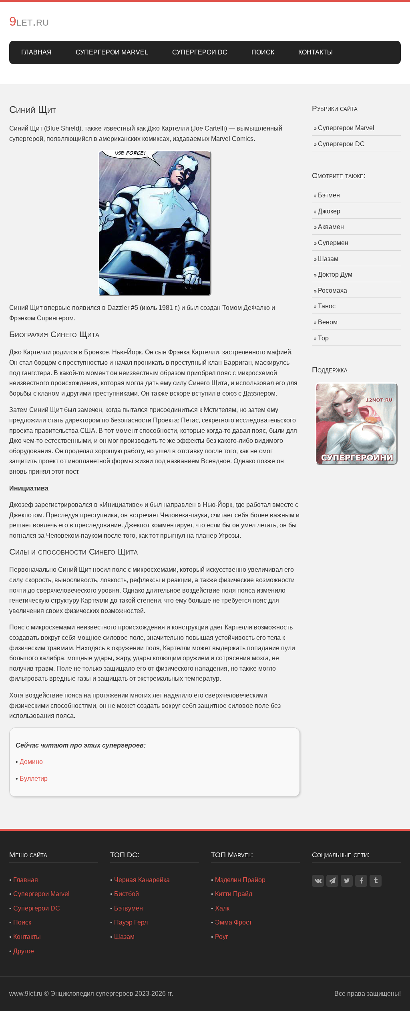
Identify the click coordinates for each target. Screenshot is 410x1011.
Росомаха (332, 290)
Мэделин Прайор (240, 879)
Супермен (333, 242)
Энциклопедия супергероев (91, 993)
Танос (327, 306)
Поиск (262, 52)
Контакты (315, 52)
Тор (323, 338)
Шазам (328, 258)
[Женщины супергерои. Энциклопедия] (356, 423)
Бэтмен (329, 195)
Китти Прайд (233, 893)
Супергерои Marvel (112, 52)
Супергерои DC (199, 52)
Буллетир (34, 778)
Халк (222, 908)
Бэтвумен (128, 908)
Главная (36, 52)
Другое (23, 951)
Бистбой (126, 893)
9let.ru (29, 21)
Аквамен (331, 226)
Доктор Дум (335, 274)
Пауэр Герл (131, 922)
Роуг (221, 936)
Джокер (329, 211)
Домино (31, 761)
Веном (328, 322)
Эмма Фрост (233, 922)
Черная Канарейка (142, 879)
